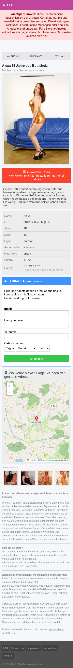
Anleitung (8, 655)
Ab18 (8, 5)
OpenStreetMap (48, 459)
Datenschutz (17, 648)
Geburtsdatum (13, 343)
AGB (5, 648)
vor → (59, 56)
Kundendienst (56, 629)
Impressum (33, 648)
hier (45, 36)
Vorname (10, 331)
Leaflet (32, 459)
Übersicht (36, 56)
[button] (36, 418)
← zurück (13, 56)
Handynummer (13, 320)
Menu (68, 5)
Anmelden (36, 359)
